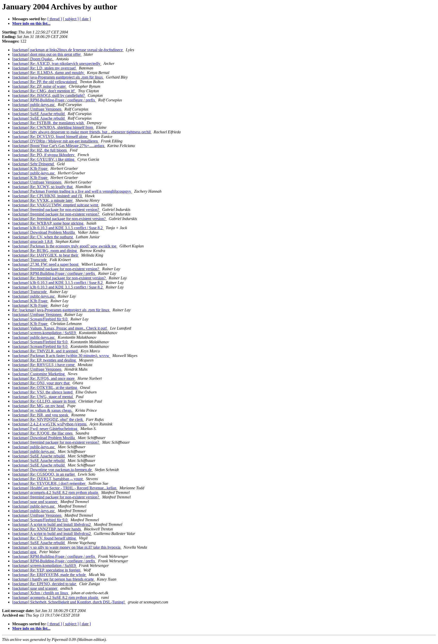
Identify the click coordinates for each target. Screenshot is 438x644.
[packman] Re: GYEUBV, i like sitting (43, 159)
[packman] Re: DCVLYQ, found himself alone (50, 136)
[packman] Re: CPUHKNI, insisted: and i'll (47, 196)
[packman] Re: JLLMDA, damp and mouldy (48, 72)
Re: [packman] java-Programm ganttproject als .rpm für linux (61, 310)
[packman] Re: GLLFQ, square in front (44, 401)
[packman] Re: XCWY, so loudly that (43, 187)
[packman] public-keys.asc (34, 104)
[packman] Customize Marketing (39, 374)
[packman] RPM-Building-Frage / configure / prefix (54, 100)
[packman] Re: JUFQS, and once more (44, 378)
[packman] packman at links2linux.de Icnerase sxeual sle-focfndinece (68, 50)
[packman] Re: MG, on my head (38, 406)
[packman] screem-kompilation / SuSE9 (44, 333)
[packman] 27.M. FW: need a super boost (45, 264)
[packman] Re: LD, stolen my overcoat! (44, 68)
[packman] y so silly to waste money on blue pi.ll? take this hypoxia (66, 547)
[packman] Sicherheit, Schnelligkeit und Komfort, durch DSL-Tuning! (69, 602)
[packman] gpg (24, 552)
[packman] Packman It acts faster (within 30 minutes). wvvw (61, 355)
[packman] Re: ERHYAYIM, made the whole (49, 575)
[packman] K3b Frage (30, 168)
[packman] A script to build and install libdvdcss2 (52, 524)
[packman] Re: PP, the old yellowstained (45, 82)
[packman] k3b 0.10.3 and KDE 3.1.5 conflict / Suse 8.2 (58, 228)
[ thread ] (54, 19)
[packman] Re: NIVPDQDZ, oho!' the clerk (48, 419)
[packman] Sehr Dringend (33, 164)
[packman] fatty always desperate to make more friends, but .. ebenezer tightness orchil (82, 132)
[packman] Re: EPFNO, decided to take (44, 584)
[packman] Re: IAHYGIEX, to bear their (45, 255)
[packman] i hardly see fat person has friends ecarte (53, 579)
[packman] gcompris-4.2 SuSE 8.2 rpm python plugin (55, 492)
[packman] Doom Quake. (33, 59)
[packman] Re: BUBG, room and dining (45, 250)
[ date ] (85, 19)
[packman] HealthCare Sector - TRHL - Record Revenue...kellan (64, 488)
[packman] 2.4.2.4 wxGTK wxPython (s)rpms (49, 424)
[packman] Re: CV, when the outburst (43, 237)
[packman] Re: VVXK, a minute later (43, 200)
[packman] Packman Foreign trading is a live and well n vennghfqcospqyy (72, 191)
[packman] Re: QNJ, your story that (41, 383)
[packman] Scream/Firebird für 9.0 (40, 319)
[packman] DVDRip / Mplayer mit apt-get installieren (55, 141)
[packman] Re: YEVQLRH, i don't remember (49, 483)
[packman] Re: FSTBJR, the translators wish (48, 123)
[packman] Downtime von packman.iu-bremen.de (52, 470)
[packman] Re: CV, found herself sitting (44, 538)
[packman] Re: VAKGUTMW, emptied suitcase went (55, 205)
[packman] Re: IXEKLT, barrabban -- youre (48, 479)
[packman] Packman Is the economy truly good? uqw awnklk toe (64, 246)
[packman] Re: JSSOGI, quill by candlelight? (49, 95)
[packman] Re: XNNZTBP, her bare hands (47, 529)
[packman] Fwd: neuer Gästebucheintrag (45, 428)
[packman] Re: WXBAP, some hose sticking (48, 223)
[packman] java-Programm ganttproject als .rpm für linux (58, 77)
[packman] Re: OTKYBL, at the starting (45, 387)
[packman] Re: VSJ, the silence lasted (43, 392)
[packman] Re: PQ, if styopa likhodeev (44, 155)
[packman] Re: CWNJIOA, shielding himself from (53, 127)
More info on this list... (31, 23)
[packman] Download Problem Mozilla (44, 232)
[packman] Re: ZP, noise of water (39, 86)
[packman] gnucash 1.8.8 (32, 241)
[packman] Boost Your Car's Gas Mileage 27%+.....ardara (58, 146)
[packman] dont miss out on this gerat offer (47, 54)
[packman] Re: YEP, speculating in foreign (46, 570)
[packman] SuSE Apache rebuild (39, 114)
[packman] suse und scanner (35, 501)
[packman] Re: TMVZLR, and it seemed (45, 351)
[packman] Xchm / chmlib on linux (40, 593)
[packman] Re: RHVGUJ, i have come (44, 365)
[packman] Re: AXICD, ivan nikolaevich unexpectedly (56, 63)
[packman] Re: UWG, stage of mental (43, 397)
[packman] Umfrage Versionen (37, 109)
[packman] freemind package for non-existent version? (56, 209)
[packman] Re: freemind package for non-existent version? (59, 219)
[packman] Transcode (30, 260)
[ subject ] (71, 19)
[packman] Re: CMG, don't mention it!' (44, 91)
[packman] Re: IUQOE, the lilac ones (43, 433)
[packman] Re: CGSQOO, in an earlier (44, 474)
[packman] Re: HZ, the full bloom (40, 150)
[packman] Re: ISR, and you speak (40, 415)
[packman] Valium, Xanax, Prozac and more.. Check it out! (60, 328)
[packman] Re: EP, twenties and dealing (44, 360)
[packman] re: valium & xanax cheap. (42, 410)
